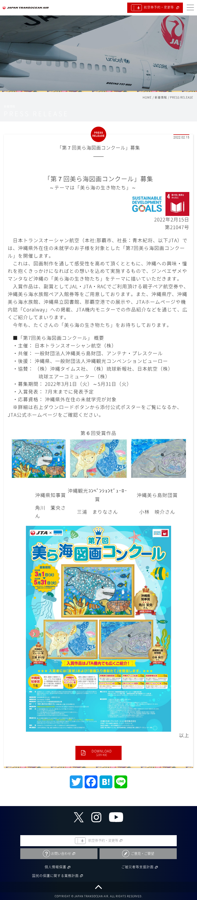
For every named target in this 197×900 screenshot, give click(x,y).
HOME (147, 97)
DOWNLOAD (102, 752)
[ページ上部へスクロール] (98, 887)
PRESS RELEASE (181, 97)
